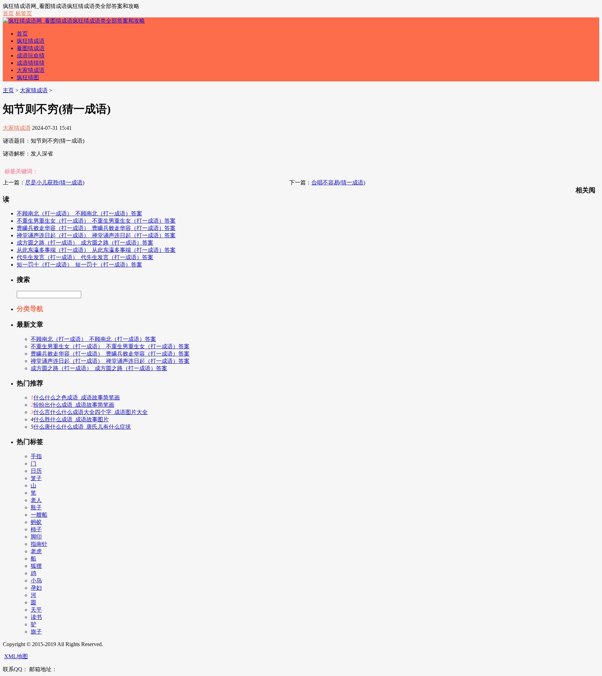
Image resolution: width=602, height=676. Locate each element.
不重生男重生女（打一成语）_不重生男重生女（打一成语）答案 (96, 221)
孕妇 (36, 588)
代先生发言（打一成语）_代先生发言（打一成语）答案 (85, 257)
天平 (36, 610)
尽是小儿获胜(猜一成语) (54, 182)
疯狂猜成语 (31, 41)
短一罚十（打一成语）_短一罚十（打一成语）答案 (79, 265)
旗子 (36, 632)
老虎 (36, 551)
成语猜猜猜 (31, 63)
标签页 (23, 13)
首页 (8, 13)
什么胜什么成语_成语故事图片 (71, 419)
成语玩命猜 (31, 55)
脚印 (36, 537)
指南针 (39, 544)
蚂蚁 (36, 522)
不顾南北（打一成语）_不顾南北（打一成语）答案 (79, 213)
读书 (36, 617)
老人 (36, 500)
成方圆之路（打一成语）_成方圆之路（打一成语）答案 (85, 243)
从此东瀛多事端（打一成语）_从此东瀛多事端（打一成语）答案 (96, 250)
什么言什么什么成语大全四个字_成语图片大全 (90, 412)
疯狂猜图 (28, 77)
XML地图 (16, 656)
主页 (8, 90)
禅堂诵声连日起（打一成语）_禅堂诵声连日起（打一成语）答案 (96, 235)
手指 (36, 456)
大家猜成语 (31, 70)
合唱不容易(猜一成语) (338, 182)
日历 (36, 471)
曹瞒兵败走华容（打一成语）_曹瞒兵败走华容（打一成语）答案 (96, 228)
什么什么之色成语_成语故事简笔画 (76, 397)
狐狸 (36, 566)
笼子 (36, 478)
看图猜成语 (31, 48)
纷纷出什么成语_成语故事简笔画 (73, 405)
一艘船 (39, 515)
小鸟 (36, 580)
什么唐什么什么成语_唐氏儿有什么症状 (82, 427)
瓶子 (36, 507)
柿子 (36, 529)
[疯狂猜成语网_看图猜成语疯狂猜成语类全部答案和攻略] (74, 21)
